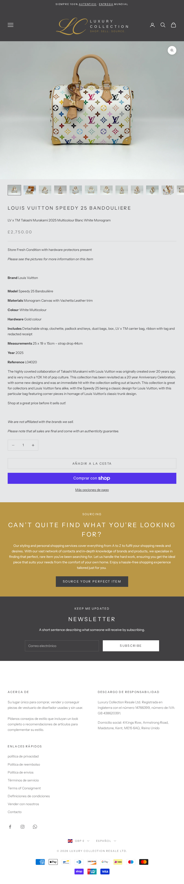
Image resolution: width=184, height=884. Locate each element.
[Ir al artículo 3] (45, 190)
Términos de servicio (23, 780)
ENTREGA (106, 4)
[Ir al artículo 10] (152, 190)
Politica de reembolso (24, 764)
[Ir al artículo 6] (91, 190)
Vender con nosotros (23, 804)
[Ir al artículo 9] (137, 190)
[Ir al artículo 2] (29, 190)
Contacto (15, 812)
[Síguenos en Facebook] (10, 826)
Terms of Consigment (24, 788)
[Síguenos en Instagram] (22, 826)
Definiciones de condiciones (29, 796)
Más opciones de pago (92, 490)
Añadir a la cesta (92, 463)
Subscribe (131, 645)
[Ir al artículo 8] (121, 190)
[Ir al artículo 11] (167, 190)
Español (104, 841)
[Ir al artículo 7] (106, 190)
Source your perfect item (92, 581)
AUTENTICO (87, 4)
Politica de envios (21, 772)
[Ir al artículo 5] (75, 190)
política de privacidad (23, 756)
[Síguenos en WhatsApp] (35, 826)
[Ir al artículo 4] (60, 190)
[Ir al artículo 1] (14, 190)
